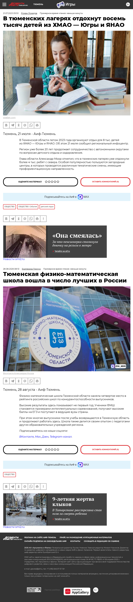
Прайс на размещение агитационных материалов (86, 537)
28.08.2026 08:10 (11, 269)
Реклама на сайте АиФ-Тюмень (40, 537)
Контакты (75, 541)
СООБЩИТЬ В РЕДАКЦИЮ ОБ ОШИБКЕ (101, 541)
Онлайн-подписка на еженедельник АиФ (45, 541)
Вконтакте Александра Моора (18, 373)
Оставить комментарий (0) (105, 182)
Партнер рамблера (52, 590)
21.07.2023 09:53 (10, 13)
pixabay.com (9, 117)
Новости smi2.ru (14, 259)
